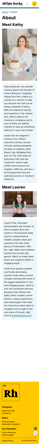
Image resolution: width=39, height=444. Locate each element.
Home (5, 12)
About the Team (8, 411)
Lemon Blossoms (9, 432)
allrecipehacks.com (21, 315)
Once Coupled (8, 435)
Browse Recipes (8, 421)
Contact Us (6, 413)
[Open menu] (27, 3)
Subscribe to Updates (11, 424)
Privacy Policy (7, 440)
